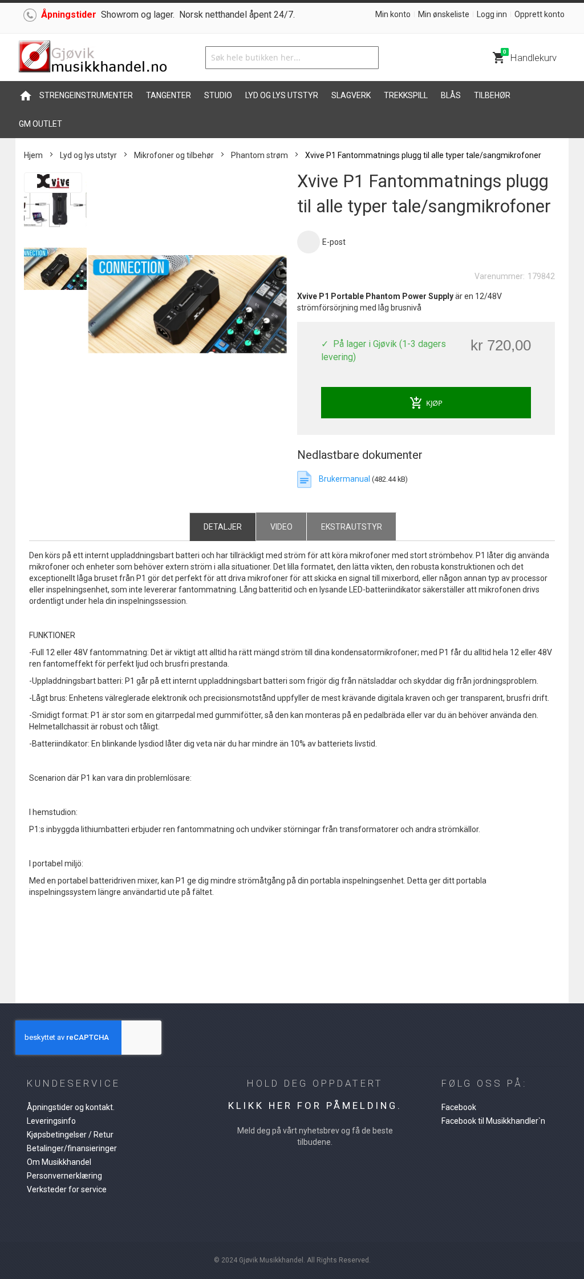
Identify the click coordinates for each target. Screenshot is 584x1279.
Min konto (393, 14)
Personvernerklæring (64, 1175)
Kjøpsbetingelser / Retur (70, 1134)
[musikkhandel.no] (92, 57)
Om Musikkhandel (59, 1162)
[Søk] (367, 57)
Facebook (458, 1107)
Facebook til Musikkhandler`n (493, 1120)
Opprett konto (539, 14)
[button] (56, 204)
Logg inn (492, 14)
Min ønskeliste (443, 14)
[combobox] (291, 57)
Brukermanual (345, 478)
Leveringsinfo (51, 1120)
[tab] (222, 526)
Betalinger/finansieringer (72, 1148)
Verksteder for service (67, 1189)
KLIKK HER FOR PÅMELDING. (315, 1105)
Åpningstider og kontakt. (71, 1107)
